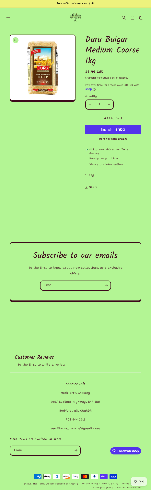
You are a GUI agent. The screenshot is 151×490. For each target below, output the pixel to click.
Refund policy (90, 484)
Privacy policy (110, 484)
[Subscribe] (106, 285)
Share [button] (93, 187)
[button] (8, 17)
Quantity (91, 96)
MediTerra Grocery (44, 484)
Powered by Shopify (66, 484)
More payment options (113, 139)
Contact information (129, 488)
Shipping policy (104, 488)
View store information (106, 164)
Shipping (91, 78)
